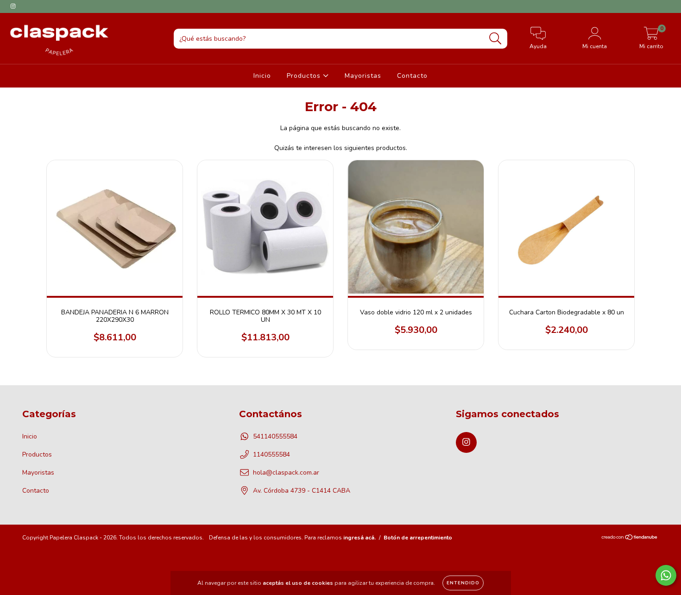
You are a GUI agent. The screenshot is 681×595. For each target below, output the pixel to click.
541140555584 (275, 436)
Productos (305, 75)
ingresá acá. (359, 537)
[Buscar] (495, 39)
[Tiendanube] (630, 538)
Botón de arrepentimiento (418, 537)
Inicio (262, 75)
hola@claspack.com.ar (286, 472)
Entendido (463, 583)
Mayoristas (363, 75)
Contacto (412, 75)
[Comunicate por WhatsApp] (666, 575)
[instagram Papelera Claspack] (13, 6)
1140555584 (271, 454)
